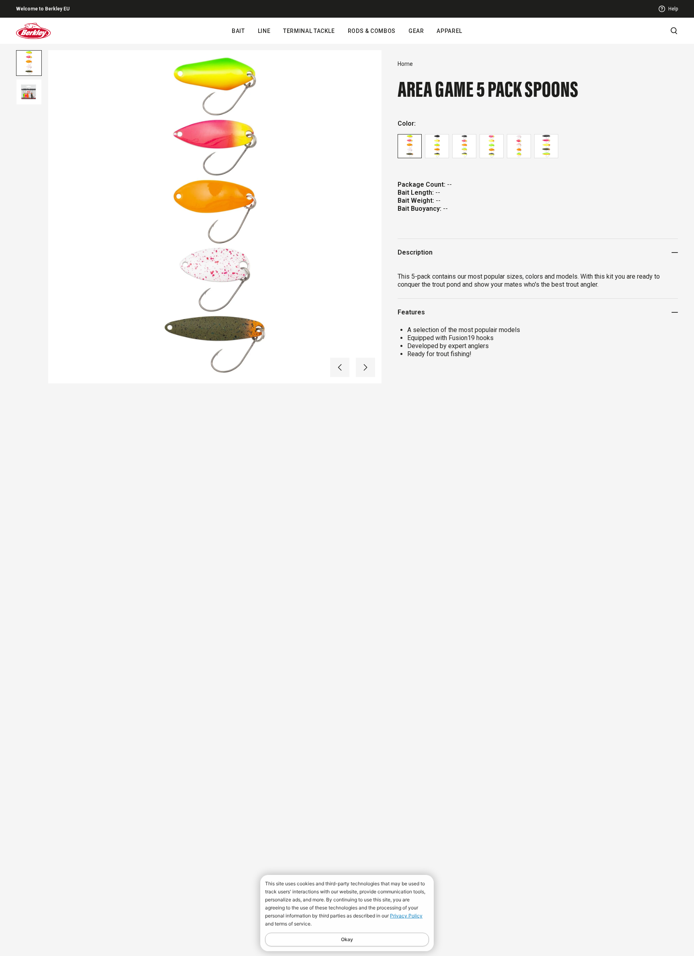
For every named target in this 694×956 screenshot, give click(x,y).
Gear (416, 31)
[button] (339, 367)
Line (264, 31)
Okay (347, 939)
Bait (238, 31)
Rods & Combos (372, 31)
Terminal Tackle (309, 31)
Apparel (449, 31)
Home (405, 64)
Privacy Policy (406, 916)
